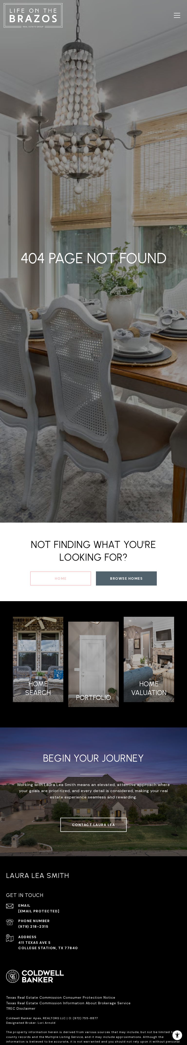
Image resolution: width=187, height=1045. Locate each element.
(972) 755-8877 (85, 1018)
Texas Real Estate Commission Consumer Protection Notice (60, 997)
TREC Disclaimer (21, 1008)
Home (61, 578)
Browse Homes (126, 578)
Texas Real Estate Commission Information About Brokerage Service (68, 1003)
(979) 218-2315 (33, 926)
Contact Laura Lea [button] (93, 825)
